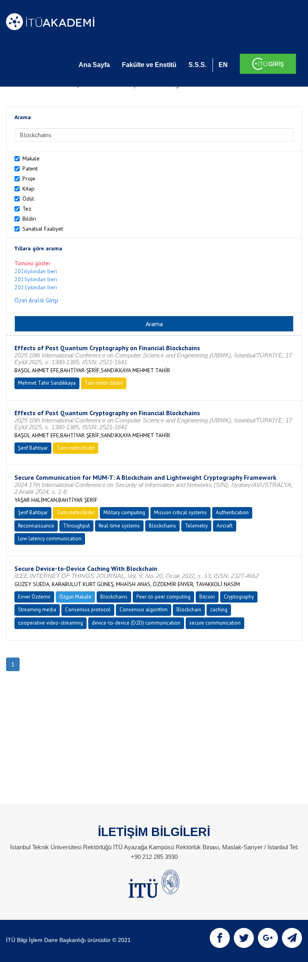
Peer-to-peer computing (163, 596)
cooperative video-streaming (50, 622)
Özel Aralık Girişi (36, 300)
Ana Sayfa (94, 64)
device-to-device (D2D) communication (136, 622)
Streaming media (37, 609)
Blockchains (162, 525)
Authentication (232, 512)
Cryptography (239, 596)
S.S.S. (197, 64)
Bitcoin (207, 596)
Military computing (124, 512)
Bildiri (29, 218)
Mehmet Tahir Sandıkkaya (47, 383)
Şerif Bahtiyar (33, 447)
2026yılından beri (35, 271)
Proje (28, 178)
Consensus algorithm (144, 609)
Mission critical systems (180, 512)
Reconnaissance (36, 525)
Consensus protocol (88, 609)
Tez (26, 208)
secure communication (215, 622)
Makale (31, 158)
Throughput (76, 525)
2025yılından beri (35, 279)
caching (218, 609)
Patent (30, 168)
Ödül (28, 198)
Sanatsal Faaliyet (42, 228)
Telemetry (196, 525)
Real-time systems (119, 525)
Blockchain (188, 609)
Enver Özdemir (34, 596)
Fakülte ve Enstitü (149, 64)
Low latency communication (49, 538)
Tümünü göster (32, 263)
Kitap (28, 188)
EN (223, 64)
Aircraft (225, 525)
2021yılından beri (35, 287)
